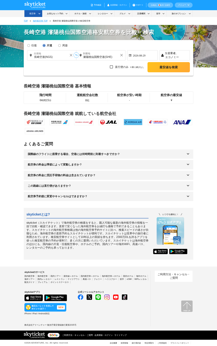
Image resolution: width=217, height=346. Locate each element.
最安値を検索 (169, 67)
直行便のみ (129, 67)
